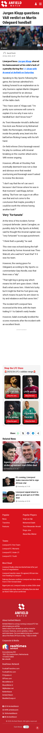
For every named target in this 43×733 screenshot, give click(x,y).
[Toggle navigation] (40, 4)
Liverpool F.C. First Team (11, 545)
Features (5, 526)
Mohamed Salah (29, 523)
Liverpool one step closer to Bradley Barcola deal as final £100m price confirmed (20, 590)
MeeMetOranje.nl (8, 698)
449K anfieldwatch (11, 710)
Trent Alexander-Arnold (32, 526)
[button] (36, 4)
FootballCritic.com (9, 672)
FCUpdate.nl (6, 675)
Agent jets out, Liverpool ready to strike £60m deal (21, 585)
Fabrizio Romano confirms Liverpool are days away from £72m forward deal (21, 580)
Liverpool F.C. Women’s (10, 549)
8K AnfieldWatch (10, 717)
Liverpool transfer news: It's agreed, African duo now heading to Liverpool (20, 574)
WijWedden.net (8, 688)
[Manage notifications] (37, 728)
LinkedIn (7, 659)
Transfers (6, 523)
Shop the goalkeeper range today (13, 421)
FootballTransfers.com (10, 669)
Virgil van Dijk (28, 519)
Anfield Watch (7, 695)
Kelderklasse (7, 692)
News (4, 519)
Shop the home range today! (31, 396)
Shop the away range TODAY (13, 396)
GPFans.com (7, 678)
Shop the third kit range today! (31, 421)
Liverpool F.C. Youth (9, 556)
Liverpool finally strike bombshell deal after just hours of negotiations (20, 568)
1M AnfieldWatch (10, 713)
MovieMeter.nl (7, 682)
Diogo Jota (27, 530)
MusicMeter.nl (7, 685)
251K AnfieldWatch (11, 706)
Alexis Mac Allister (30, 534)
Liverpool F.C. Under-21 (10, 552)
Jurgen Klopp (24, 61)
